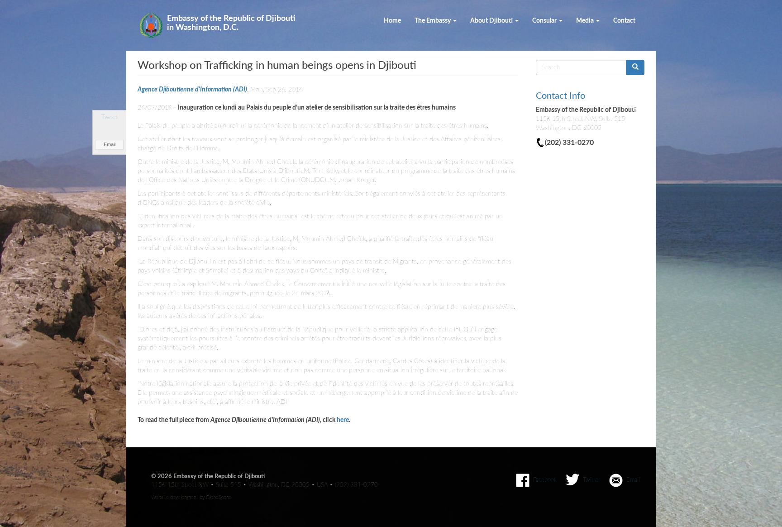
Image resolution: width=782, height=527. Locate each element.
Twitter (591, 480)
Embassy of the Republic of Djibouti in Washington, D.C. (231, 23)
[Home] (154, 25)
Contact (624, 21)
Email (109, 144)
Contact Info (560, 96)
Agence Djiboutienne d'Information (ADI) (192, 89)
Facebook (545, 480)
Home (392, 21)
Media (585, 21)
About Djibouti (492, 21)
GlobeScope (219, 497)
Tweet (109, 117)
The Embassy (433, 21)
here (343, 420)
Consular (545, 21)
